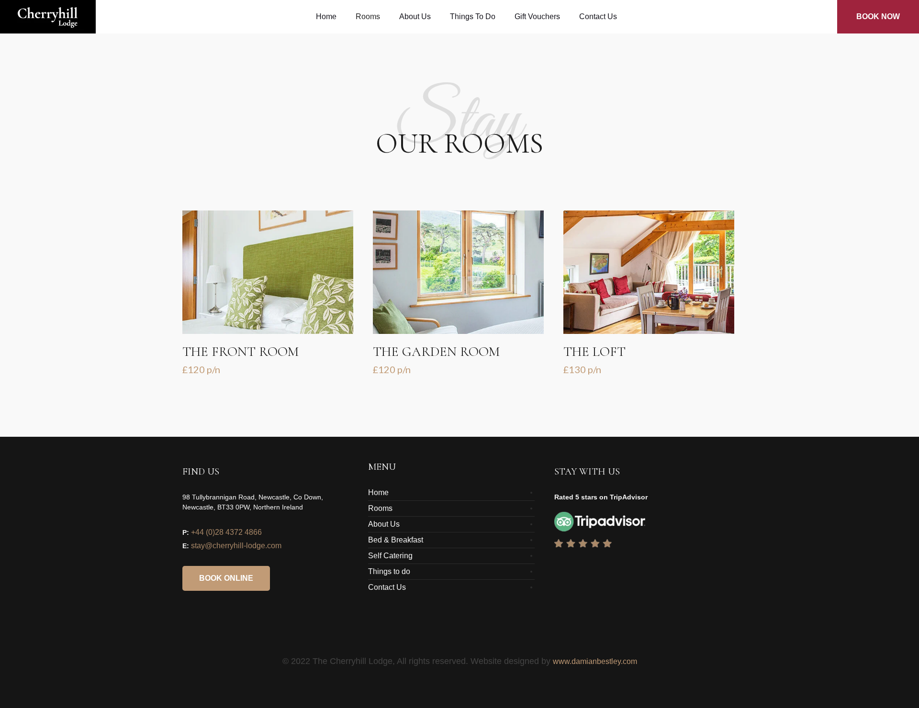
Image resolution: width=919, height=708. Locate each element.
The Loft (594, 351)
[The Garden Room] (458, 272)
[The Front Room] (267, 272)
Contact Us (387, 587)
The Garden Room (436, 351)
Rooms (380, 508)
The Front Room (240, 351)
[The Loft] (648, 272)
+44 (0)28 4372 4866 (226, 532)
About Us (384, 524)
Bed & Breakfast (395, 540)
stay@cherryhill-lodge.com (236, 546)
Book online (226, 578)
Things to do (389, 571)
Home (378, 492)
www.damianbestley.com (595, 661)
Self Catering (390, 556)
